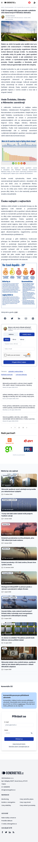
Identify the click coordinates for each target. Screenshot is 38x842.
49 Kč (7, 339)
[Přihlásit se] (34, 2)
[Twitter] (7, 832)
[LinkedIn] (11, 832)
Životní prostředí (9, 7)
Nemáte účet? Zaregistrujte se (19, 746)
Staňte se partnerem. (19, 455)
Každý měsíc (27, 334)
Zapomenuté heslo (19, 744)
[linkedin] (19, 318)
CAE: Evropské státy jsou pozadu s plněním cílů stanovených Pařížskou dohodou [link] (25, 7)
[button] (19, 152)
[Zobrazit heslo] (31, 733)
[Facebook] (3, 832)
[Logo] (10, 2)
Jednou (11, 334)
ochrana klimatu (21, 375)
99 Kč (14, 339)
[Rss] (14, 832)
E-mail (6, 722)
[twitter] (12, 318)
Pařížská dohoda (7, 375)
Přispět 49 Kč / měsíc (19, 362)
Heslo (6, 730)
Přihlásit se (19, 739)
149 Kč (22, 339)
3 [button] (23, 428)
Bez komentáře (9, 19)
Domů (2, 7)
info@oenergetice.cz (8, 790)
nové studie (16, 49)
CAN (15, 312)
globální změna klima (15, 371)
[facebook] (5, 318)
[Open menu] (1, 2)
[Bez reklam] (29, 2)
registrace (21, 704)
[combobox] (19, 378)
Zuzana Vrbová (10, 16)
